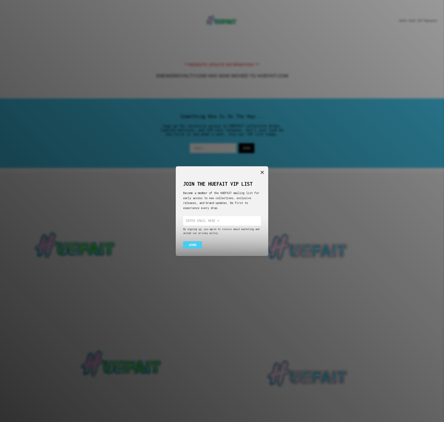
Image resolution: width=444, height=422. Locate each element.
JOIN (192, 245)
